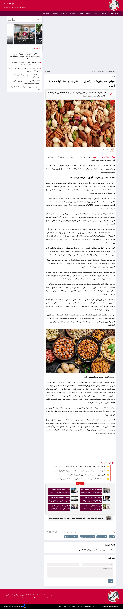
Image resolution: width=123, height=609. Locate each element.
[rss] (13, 4)
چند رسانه (64, 13)
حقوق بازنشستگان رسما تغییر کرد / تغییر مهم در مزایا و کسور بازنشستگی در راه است (80, 471)
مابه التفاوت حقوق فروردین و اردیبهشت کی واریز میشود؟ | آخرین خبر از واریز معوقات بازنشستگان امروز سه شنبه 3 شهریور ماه (24, 56)
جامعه (88, 13)
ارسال (110, 581)
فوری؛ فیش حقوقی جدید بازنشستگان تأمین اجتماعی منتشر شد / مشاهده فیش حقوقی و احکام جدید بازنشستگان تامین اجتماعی (91, 508)
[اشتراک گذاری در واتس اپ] (53, 532)
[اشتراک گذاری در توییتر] (56, 532)
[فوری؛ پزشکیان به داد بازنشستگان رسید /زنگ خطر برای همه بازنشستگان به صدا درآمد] (74, 491)
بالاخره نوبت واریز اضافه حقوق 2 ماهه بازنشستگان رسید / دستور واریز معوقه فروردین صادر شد (91, 491)
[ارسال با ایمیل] (49, 71)
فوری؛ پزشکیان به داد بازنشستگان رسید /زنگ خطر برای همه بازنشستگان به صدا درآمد (59, 491)
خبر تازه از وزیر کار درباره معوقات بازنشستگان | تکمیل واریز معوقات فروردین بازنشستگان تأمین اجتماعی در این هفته (91, 499)
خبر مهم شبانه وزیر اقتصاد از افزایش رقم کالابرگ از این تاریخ (24, 88)
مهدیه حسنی (105, 150)
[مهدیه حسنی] (112, 149)
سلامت (81, 13)
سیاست (103, 13)
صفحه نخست (113, 13)
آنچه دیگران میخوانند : (104, 463)
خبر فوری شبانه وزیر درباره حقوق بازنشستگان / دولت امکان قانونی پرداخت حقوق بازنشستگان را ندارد (60, 508)
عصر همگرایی (95, 606)
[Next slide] (9, 19)
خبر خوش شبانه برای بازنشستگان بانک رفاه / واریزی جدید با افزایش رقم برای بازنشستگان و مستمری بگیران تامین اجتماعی (59, 499)
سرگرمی (73, 13)
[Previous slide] (13, 19)
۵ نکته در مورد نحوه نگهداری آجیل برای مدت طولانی (95, 550)
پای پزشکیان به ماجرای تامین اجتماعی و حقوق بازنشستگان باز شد (85, 475)
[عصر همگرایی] (90, 5)
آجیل (90, 157)
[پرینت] (45, 71)
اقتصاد (95, 13)
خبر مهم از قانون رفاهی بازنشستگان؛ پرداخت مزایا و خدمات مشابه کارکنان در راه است (79, 466)
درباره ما (55, 13)
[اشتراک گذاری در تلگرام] (50, 532)
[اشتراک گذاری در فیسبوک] (47, 532)
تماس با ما (46, 13)
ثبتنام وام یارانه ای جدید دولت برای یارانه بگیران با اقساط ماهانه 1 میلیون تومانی (81, 479)
